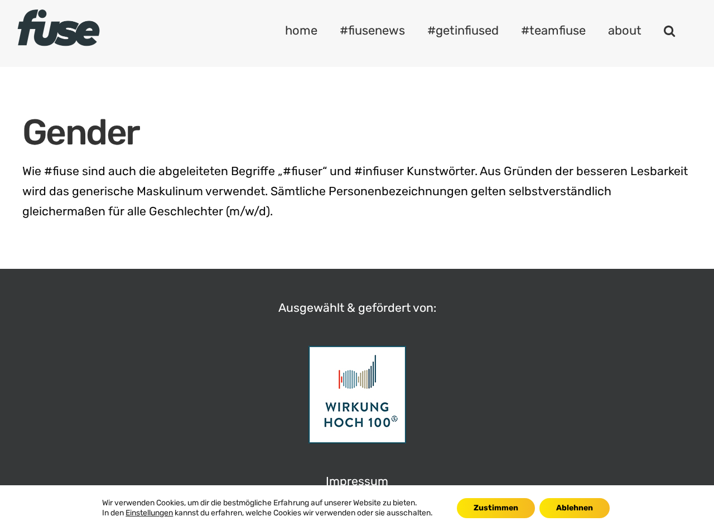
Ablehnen (574, 508)
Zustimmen (496, 508)
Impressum (357, 481)
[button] (669, 30)
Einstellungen (149, 513)
